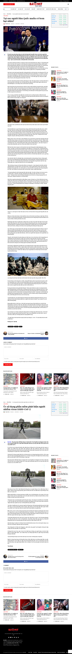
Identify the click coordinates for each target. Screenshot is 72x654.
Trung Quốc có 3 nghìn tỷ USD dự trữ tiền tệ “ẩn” (62, 73)
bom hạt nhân (10, 326)
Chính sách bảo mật (61, 652)
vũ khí (21, 326)
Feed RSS (35, 652)
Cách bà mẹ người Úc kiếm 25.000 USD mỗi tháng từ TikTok (61, 92)
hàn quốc (16, 326)
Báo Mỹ (24, 652)
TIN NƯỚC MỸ (59, 77)
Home (4, 13)
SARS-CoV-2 (20, 549)
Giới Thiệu (30, 652)
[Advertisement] (59, 48)
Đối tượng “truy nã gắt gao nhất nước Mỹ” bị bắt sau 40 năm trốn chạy (62, 79)
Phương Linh (7, 23)
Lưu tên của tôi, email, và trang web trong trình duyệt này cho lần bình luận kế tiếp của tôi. (22, 361)
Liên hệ (67, 652)
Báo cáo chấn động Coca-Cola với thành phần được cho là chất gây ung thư (62, 86)
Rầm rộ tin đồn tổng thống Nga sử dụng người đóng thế (62, 99)
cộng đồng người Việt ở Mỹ (12, 642)
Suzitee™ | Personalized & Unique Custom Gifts (47, 652)
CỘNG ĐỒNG (9, 13)
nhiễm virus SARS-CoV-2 (12, 549)
